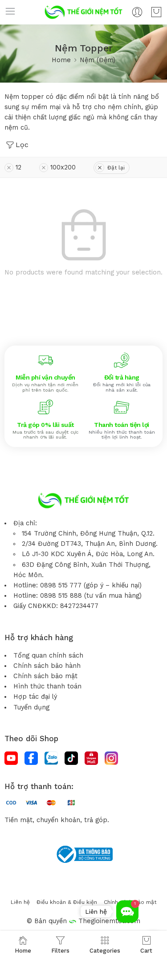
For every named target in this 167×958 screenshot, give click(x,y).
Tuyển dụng (31, 707)
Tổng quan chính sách (48, 655)
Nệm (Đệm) (97, 60)
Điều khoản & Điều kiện (67, 902)
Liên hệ (20, 902)
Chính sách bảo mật (45, 676)
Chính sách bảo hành (47, 666)
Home (61, 60)
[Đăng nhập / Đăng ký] (137, 12)
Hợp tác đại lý (35, 697)
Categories (105, 950)
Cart (146, 950)
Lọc (22, 144)
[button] (127, 911)
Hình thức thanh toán (47, 686)
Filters (60, 950)
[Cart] (156, 12)
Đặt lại (116, 168)
